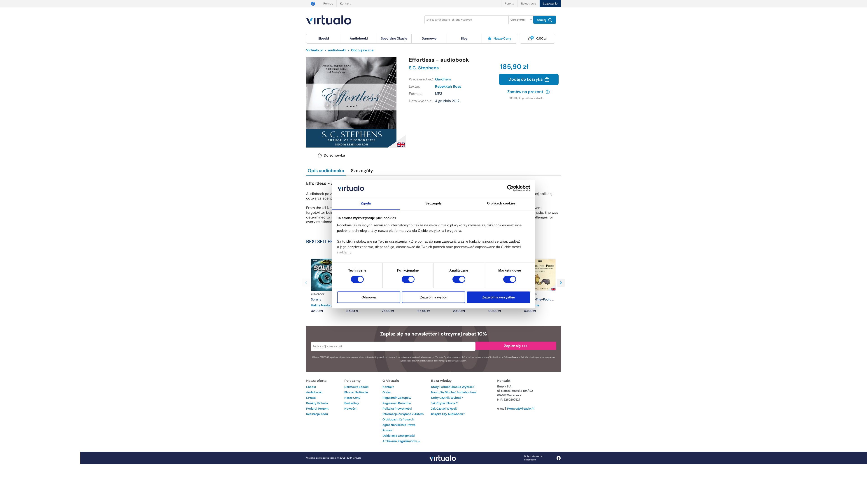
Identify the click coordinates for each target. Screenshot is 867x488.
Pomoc (328, 3)
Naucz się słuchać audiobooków (453, 392)
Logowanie (550, 3)
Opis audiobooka (326, 171)
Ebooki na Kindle (356, 392)
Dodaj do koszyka (525, 79)
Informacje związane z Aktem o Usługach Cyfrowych (403, 416)
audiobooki (314, 392)
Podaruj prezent (317, 408)
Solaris (316, 299)
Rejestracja (528, 3)
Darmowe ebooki (356, 387)
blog (464, 38)
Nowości (350, 408)
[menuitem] (323, 39)
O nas (386, 392)
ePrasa (311, 397)
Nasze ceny (502, 38)
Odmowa (368, 297)
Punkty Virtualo (317, 403)
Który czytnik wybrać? (447, 397)
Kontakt (345, 3)
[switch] (408, 279)
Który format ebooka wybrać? (452, 387)
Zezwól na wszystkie (498, 297)
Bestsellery (351, 403)
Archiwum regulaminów (399, 441)
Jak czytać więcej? (444, 408)
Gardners (443, 79)
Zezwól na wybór (433, 297)
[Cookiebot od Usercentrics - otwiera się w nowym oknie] (510, 188)
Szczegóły (362, 171)
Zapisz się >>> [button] (516, 345)
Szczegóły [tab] (433, 203)
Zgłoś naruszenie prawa (398, 425)
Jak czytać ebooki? (444, 403)
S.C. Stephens (424, 68)
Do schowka (334, 155)
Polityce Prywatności (514, 357)
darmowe (429, 38)
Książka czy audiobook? (448, 414)
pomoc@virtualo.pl (520, 408)
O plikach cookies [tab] (501, 203)
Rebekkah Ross (448, 86)
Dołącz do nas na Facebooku (533, 458)
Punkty (509, 3)
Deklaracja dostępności (398, 435)
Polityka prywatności (397, 408)
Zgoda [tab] (366, 203)
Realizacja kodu (317, 414)
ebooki (311, 387)
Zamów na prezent (525, 91)
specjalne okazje (394, 38)
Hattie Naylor (321, 305)
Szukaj (542, 20)
